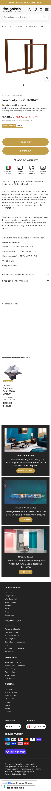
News (7, 609)
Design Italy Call (10, 596)
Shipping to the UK (12, 639)
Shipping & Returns (12, 635)
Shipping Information (15, 281)
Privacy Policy (10, 675)
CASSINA (8, 689)
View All (8, 712)
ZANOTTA (9, 708)
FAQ (6, 645)
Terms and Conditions (13, 662)
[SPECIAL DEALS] (25, 541)
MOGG (7, 705)
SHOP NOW (26, 520)
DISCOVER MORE (25, 471)
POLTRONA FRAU (11, 692)
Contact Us (9, 626)
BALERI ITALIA (10, 696)
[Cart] (41, 9)
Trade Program (10, 602)
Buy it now (25, 151)
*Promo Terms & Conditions (15, 666)
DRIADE (8, 702)
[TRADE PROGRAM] (25, 440)
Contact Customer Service (18, 274)
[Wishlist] (35, 9)
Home (5, 27)
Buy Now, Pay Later (12, 632)
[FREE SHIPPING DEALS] (25, 492)
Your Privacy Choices (22, 783)
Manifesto (8, 605)
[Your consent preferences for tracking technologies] (4, 786)
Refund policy (10, 669)
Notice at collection (13, 787)
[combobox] (25, 17)
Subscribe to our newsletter (15, 648)
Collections (16, 27)
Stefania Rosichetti (34, 27)
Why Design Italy (11, 599)
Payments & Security (12, 629)
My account (9, 652)
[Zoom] (47, 78)
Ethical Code (9, 615)
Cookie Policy (10, 678)
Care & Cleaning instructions (15, 642)
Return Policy (10, 672)
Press (7, 612)
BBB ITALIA (9, 699)
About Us (8, 592)
